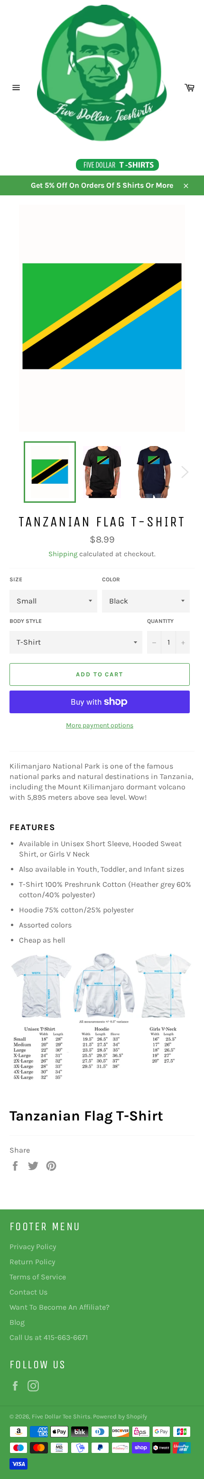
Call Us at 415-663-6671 (48, 1337)
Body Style (25, 621)
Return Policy (32, 1261)
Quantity (160, 621)
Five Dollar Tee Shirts (61, 1416)
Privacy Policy (32, 1246)
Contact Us (28, 1291)
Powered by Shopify (120, 1416)
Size (15, 579)
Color (111, 579)
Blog (17, 1322)
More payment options (99, 725)
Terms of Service (37, 1276)
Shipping (62, 554)
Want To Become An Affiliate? (59, 1307)
